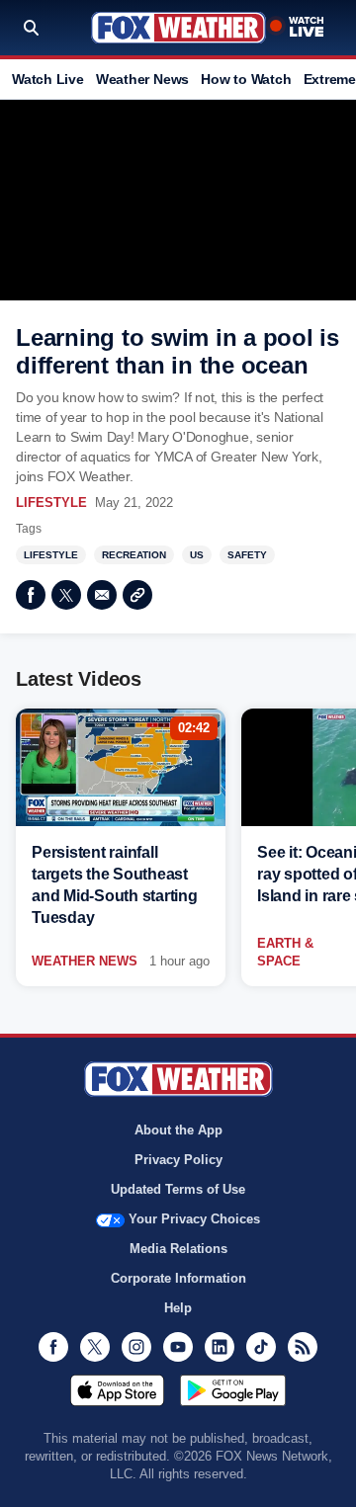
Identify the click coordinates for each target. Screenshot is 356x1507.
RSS (302, 1347)
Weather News (142, 79)
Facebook (30, 595)
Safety (247, 554)
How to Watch (246, 79)
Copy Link (137, 595)
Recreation (134, 554)
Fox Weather (178, 27)
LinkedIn (219, 1347)
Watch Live (48, 79)
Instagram (136, 1347)
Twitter (66, 595)
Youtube (178, 1347)
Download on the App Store (117, 1390)
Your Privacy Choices (194, 1219)
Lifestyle (51, 502)
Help (178, 1307)
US (197, 554)
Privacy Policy (178, 1159)
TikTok (261, 1347)
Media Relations (178, 1248)
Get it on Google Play (233, 1390)
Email (102, 595)
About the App (178, 1130)
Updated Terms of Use (178, 1189)
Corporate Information (178, 1278)
